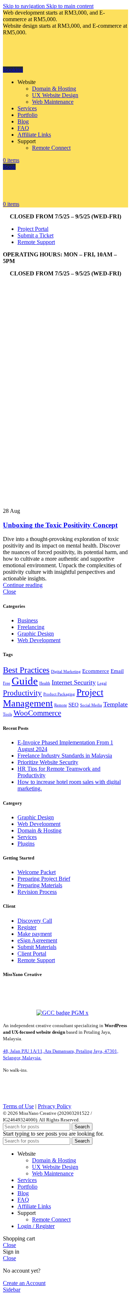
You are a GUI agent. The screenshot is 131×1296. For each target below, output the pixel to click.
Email (117, 671)
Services (27, 837)
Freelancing (30, 627)
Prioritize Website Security (47, 762)
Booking (13, 69)
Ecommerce (95, 671)
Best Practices (26, 670)
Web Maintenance (53, 102)
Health (44, 683)
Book (9, 167)
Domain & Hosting (54, 88)
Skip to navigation (24, 6)
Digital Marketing (66, 672)
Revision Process (37, 892)
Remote (60, 705)
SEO (73, 704)
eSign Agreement (37, 940)
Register (26, 927)
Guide (25, 681)
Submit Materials (36, 947)
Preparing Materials (39, 885)
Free (6, 683)
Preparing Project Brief (43, 879)
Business (27, 620)
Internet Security (74, 682)
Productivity (22, 693)
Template (115, 704)
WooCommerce (37, 713)
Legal (102, 683)
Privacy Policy (54, 1106)
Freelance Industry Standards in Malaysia (64, 755)
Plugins (26, 844)
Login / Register (36, 1226)
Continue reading (23, 585)
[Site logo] (41, 63)
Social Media (91, 705)
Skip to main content (70, 6)
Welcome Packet (36, 872)
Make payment (34, 934)
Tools (7, 714)
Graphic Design (35, 633)
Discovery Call (34, 921)
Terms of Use (18, 1106)
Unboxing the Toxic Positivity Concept (60, 525)
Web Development (38, 640)
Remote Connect (51, 148)
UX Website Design (55, 95)
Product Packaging (59, 694)
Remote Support (36, 960)
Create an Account (24, 1283)
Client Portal (31, 953)
